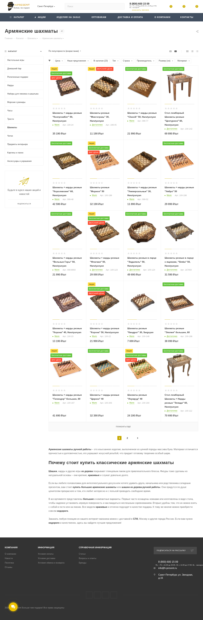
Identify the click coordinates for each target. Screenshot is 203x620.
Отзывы (8, 567)
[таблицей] (197, 51)
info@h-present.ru (167, 568)
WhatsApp (113, 595)
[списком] (192, 51)
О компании (10, 554)
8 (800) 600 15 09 (139, 3)
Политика (9, 563)
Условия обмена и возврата (51, 563)
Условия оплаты (45, 554)
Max (97, 595)
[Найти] (120, 6)
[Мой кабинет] (158, 7)
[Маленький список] (170, 51)
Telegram (105, 595)
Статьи (82, 554)
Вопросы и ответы (87, 558)
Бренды (82, 563)
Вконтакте (89, 595)
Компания (11, 547)
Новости (9, 558)
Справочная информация (95, 547)
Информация (46, 547)
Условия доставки (46, 558)
